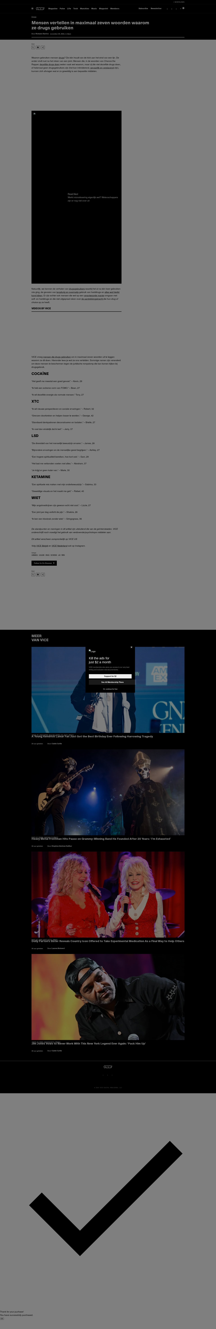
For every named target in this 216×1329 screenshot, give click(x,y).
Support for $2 (110, 676)
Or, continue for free (110, 689)
